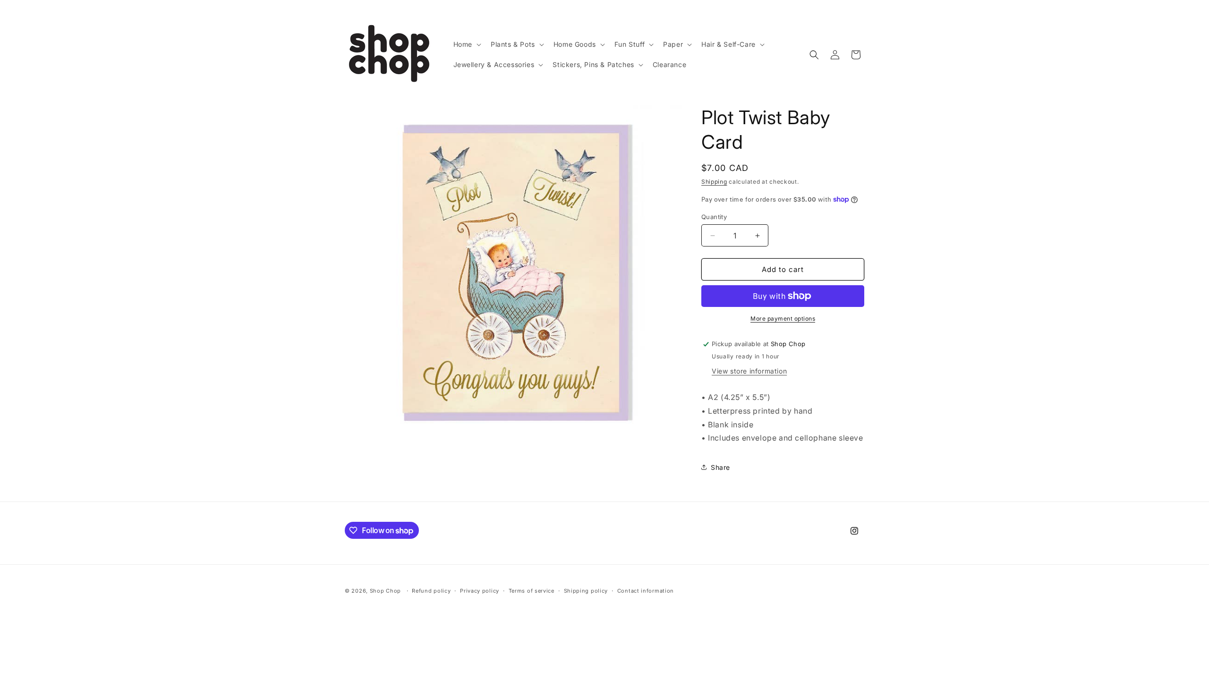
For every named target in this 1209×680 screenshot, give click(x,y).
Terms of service (531, 590)
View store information (749, 371)
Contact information (645, 590)
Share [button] (720, 467)
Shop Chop (385, 590)
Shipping (714, 181)
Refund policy (431, 590)
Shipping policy (586, 590)
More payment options (782, 318)
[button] (466, 44)
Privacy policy (479, 590)
